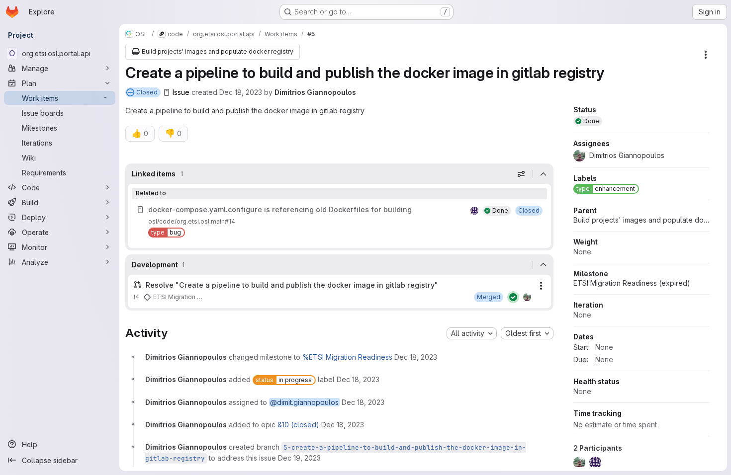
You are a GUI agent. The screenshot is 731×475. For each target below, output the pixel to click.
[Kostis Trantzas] (474, 211)
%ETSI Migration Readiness (347, 357)
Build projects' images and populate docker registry (641, 220)
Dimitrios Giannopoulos (315, 92)
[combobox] (472, 333)
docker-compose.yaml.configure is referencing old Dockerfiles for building (280, 209)
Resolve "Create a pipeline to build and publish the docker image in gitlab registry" (292, 285)
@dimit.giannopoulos (304, 402)
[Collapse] (543, 174)
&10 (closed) (298, 424)
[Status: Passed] (513, 297)
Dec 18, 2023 (240, 92)
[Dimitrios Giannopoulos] (527, 297)
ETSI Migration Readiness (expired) (631, 283)
